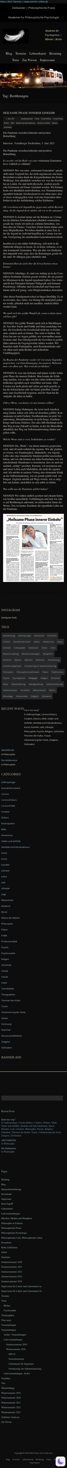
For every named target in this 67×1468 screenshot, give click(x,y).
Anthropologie (24, 635)
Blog (9, 53)
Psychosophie (8, 953)
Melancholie (7, 900)
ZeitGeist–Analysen (10, 1417)
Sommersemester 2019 (16, 1344)
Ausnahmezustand (27, 118)
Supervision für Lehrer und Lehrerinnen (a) (21, 1286)
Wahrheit (5, 1029)
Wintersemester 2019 (11, 1392)
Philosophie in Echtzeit (12, 1223)
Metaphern (48, 654)
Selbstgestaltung (36, 684)
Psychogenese (19, 678)
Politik (4, 935)
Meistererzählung (11, 654)
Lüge (3, 894)
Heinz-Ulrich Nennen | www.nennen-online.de (24, 1)
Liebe (53, 648)
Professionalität (9, 941)
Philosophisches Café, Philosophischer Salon (21, 1237)
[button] (60, 1461)
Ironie (4, 852)
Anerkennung (9, 635)
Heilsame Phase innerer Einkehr (29, 113)
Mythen (18, 660)
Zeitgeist (55, 123)
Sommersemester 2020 (11, 1262)
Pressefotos (6, 1242)
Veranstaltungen (8, 1324)
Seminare (5, 1257)
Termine (20, 53)
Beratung (55, 53)
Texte (15, 60)
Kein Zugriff (7, 1203)
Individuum (33, 648)
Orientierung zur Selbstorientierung (40, 666)
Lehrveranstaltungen (10, 1213)
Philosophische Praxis (11, 1227)
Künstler (5, 864)
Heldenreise (48, 641)
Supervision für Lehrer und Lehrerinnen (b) (21, 1291)
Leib (3, 882)
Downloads (6, 1194)
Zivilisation (8, 127)
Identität (6, 648)
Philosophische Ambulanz (28, 672)
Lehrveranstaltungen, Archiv (17, 1373)
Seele (5, 684)
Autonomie (39, 635)
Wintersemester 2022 (11, 1407)
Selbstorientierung (54, 684)
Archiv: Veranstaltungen (15, 1334)
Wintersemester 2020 (11, 1397)
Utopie (4, 1018)
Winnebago (8, 696)
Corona (36, 118)
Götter (37, 641)
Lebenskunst (37, 53)
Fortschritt (52, 635)
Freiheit (6, 641)
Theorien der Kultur (43, 123)
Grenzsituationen (16, 1358)
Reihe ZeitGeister (9, 1247)
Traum (4, 1006)
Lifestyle (5, 888)
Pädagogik (33, 678)
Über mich (6, 1320)
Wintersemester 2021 (11, 1402)
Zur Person (29, 60)
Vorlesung (6, 1024)
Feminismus (7, 835)
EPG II (12, 1354)
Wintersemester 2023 (11, 1412)
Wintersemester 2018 (16, 1349)
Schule (4, 976)
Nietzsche (40, 660)
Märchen (29, 660)
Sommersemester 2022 (11, 1271)
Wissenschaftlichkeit (11, 1035)
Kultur (44, 648)
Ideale (60, 641)
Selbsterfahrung (18, 684)
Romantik (55, 678)
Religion (44, 678)
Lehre (4, 876)
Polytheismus (57, 672)
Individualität (19, 648)
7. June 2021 (10, 118)
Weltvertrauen (39, 690)
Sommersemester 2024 (11, 1281)
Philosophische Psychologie (14, 1232)
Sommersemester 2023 (11, 1276)
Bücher (7, 1305)
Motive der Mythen (10, 917)
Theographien (8, 994)
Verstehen (25, 690)
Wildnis (52, 690)
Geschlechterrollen (21, 641)
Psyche (6, 678)
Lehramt (5, 870)
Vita (3, 1383)
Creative (5, 811)
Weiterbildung (7, 1388)
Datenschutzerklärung (11, 1189)
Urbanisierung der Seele (13, 1012)
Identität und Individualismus (25, 123)
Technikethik (7, 988)
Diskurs (6, 123)
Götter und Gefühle (11, 841)
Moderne (7, 660)
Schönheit (6, 965)
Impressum (47, 60)
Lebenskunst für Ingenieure (21, 1363)
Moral (4, 911)
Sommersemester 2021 (11, 1266)
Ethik (12, 123)
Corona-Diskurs (46, 118)
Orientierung (53, 660)
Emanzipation (8, 823)
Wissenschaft (21, 696)
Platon (45, 672)
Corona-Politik (58, 118)
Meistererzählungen (31, 654)
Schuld (4, 970)
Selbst (4, 1252)
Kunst (4, 858)
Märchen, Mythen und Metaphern (16, 1218)
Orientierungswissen (12, 666)
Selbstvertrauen (10, 690)
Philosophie (8, 672)
